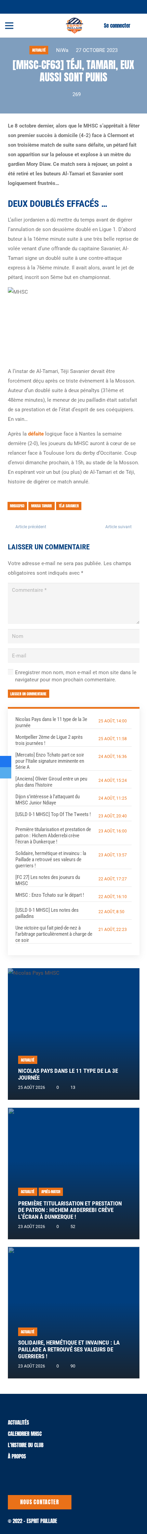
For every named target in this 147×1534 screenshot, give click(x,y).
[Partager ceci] (5, 761)
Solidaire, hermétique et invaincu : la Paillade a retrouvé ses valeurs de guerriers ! (50, 859)
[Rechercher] (137, 26)
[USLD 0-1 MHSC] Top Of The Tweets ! (53, 814)
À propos (17, 1456)
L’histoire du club (25, 1445)
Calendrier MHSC (25, 1434)
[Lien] (74, 25)
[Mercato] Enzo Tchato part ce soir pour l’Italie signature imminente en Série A (49, 761)
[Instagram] (30, 7)
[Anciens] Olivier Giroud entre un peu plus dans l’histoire (51, 782)
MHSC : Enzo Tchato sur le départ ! (49, 895)
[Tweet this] (5, 772)
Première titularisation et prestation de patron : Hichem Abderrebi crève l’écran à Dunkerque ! (53, 835)
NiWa (62, 50)
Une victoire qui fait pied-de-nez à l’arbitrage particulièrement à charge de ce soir (53, 934)
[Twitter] (14, 6)
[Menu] (9, 25)
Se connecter (117, 25)
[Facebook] (22, 6)
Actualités (18, 1422)
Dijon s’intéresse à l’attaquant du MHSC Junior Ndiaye (47, 799)
